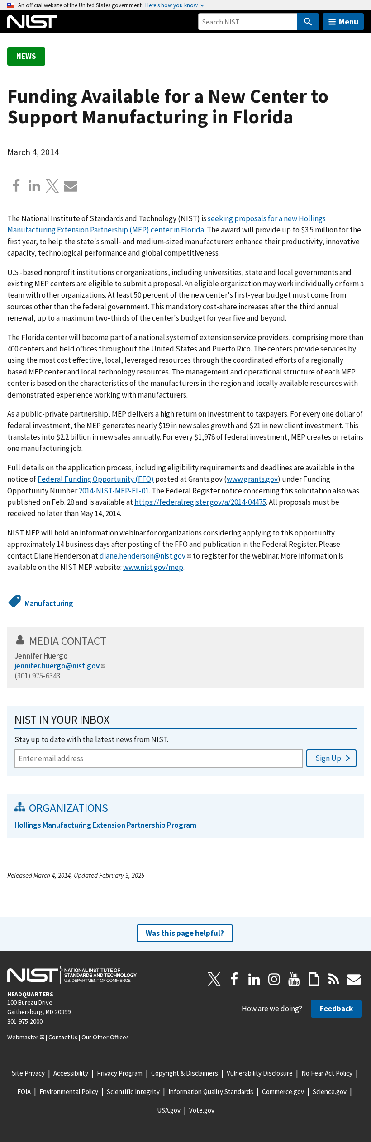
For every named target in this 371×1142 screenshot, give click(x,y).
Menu (348, 21)
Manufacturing (48, 603)
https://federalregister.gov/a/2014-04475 (200, 502)
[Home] (32, 21)
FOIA (24, 1091)
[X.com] (52, 186)
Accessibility (70, 1073)
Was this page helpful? (185, 933)
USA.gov (169, 1110)
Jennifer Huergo (41, 656)
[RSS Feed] (334, 979)
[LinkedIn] (254, 979)
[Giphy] (314, 979)
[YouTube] (294, 979)
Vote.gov (201, 1110)
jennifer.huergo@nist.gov (57, 666)
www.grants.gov (252, 479)
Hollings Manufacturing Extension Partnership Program (105, 825)
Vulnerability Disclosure (260, 1073)
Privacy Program (120, 1073)
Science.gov (330, 1091)
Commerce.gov (283, 1091)
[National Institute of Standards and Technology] (72, 975)
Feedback (336, 1009)
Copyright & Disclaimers (184, 1073)
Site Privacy (28, 1073)
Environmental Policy (68, 1091)
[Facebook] (16, 186)
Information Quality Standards (210, 1091)
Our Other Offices (105, 1037)
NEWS (26, 56)
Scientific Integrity (133, 1091)
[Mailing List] (354, 979)
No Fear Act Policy (326, 1073)
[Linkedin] (34, 186)
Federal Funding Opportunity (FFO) (96, 479)
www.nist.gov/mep (153, 567)
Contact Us (62, 1037)
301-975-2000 (25, 1021)
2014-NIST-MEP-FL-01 (114, 491)
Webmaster (22, 1037)
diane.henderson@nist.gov (143, 556)
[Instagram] (274, 979)
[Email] (71, 186)
